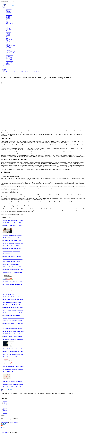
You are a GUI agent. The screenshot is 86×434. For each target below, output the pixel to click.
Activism (8, 41)
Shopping (8, 24)
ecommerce (5, 411)
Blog (4, 65)
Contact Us (5, 67)
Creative (7, 10)
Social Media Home (10, 52)
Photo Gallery (9, 53)
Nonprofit (8, 35)
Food (7, 27)
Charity (7, 38)
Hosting (7, 30)
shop (4, 409)
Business (8, 17)
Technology (8, 29)
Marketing (8, 18)
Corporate (8, 16)
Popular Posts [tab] (7, 217)
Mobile (7, 63)
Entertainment (9, 42)
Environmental (9, 39)
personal (5, 408)
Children (8, 28)
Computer (8, 34)
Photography (8, 12)
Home (4, 69)
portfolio (5, 403)
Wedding (8, 64)
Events (7, 46)
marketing (5, 413)
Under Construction (10, 57)
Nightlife (8, 44)
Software (8, 33)
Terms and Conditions (13, 422)
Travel (7, 26)
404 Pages (8, 56)
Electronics (8, 32)
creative (5, 402)
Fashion (7, 22)
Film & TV (8, 47)
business (5, 401)
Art (6, 13)
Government (8, 19)
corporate (5, 404)
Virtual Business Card (10, 51)
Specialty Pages (9, 55)
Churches (8, 36)
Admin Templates (9, 61)
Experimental (9, 15)
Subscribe (16, 418)
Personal (8, 50)
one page (5, 410)
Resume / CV (9, 59)
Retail (7, 21)
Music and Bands (9, 49)
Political (7, 40)
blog (4, 405)
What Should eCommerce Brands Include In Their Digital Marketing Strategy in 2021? (21, 71)
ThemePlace (4, 432)
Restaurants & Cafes (10, 45)
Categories (5, 7)
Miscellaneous (9, 58)
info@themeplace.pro (7, 395)
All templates (8, 9)
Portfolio (8, 11)
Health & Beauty (9, 23)
